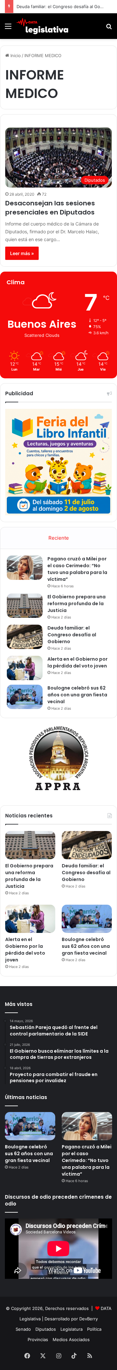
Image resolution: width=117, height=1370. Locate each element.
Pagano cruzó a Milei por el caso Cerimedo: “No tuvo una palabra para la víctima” (77, 569)
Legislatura (71, 1329)
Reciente (58, 538)
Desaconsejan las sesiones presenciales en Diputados (50, 208)
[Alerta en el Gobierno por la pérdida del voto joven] (25, 668)
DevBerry (88, 1318)
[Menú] (8, 28)
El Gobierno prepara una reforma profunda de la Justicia (76, 603)
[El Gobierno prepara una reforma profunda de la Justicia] (25, 605)
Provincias (38, 1339)
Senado (23, 1329)
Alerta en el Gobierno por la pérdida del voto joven (77, 662)
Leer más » (22, 253)
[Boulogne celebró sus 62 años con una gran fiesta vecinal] (25, 697)
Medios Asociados (71, 1339)
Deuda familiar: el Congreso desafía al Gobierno (71, 635)
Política (94, 1329)
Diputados (45, 1329)
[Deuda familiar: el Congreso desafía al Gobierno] (25, 637)
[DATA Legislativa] (42, 26)
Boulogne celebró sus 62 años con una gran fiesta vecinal (77, 695)
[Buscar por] (109, 28)
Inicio (15, 55)
